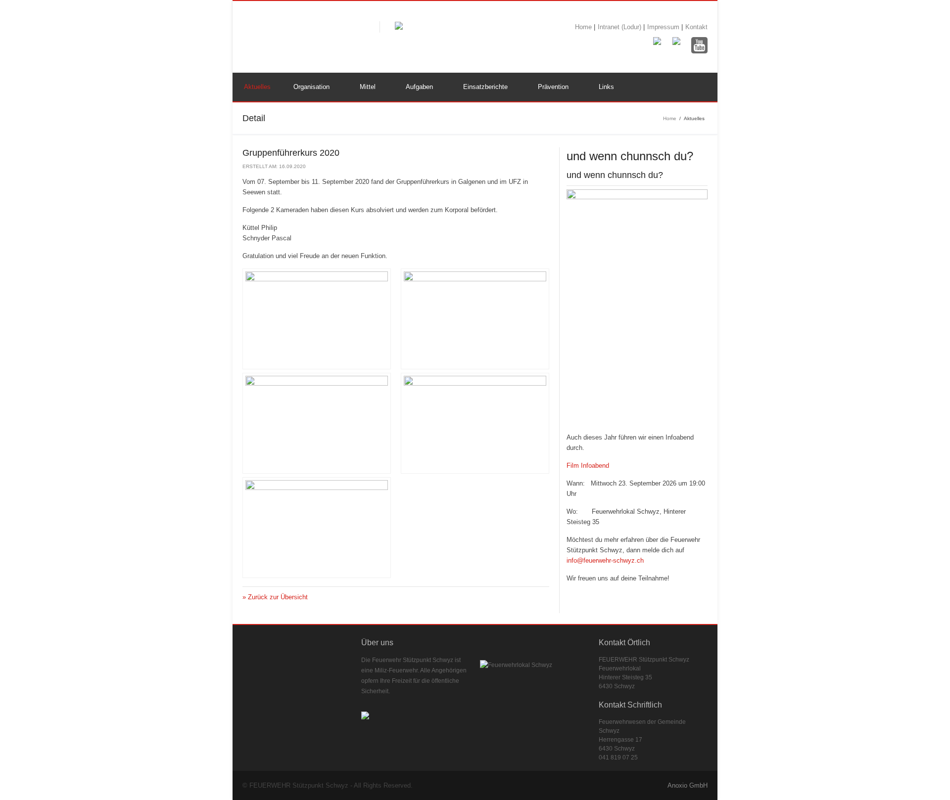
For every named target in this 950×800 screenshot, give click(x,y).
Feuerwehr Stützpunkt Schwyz (303, 34)
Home (584, 27)
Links (606, 86)
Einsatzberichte (485, 86)
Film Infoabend (588, 465)
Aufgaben (419, 86)
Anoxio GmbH (687, 785)
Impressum (664, 27)
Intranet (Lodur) (620, 27)
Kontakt (696, 27)
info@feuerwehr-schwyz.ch (605, 560)
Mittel (368, 86)
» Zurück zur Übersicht (275, 597)
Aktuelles (257, 86)
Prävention (553, 86)
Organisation (311, 86)
